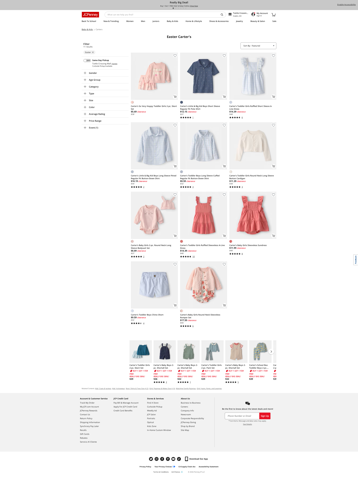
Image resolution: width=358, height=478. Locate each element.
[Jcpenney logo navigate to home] (90, 14)
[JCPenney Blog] (179, 459)
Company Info (187, 410)
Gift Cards (84, 434)
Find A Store (152, 402)
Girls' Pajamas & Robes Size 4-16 (162, 388)
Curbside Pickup (154, 406)
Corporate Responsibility (192, 418)
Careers (184, 406)
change (114, 64)
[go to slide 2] (175, 8)
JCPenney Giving (188, 422)
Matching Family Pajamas (186, 388)
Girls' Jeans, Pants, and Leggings (209, 388)
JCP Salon (151, 414)
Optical (150, 422)
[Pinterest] (168, 459)
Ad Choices (175, 472)
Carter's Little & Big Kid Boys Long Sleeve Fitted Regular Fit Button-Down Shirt (153, 177)
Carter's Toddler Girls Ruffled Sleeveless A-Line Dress (202, 246)
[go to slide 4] (181, 8)
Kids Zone (151, 426)
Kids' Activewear (118, 388)
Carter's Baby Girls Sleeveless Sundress (248, 245)
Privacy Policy (145, 466)
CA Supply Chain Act (186, 466)
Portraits (151, 418)
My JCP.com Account (89, 406)
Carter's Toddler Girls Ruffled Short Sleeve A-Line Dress (250, 107)
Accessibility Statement (208, 466)
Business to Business (191, 402)
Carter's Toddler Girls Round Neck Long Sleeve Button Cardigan (251, 177)
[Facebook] (162, 459)
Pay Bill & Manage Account (126, 402)
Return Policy (86, 418)
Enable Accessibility (346, 4)
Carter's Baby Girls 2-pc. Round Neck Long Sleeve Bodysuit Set (151, 246)
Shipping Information (90, 422)
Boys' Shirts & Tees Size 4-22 (137, 388)
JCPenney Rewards (88, 410)
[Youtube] (173, 459)
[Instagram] (157, 459)
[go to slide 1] (173, 8)
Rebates (84, 438)
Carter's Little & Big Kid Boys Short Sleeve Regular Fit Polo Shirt (200, 107)
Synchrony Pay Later (89, 426)
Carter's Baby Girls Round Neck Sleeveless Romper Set (200, 316)
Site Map (185, 430)
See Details (247, 424)
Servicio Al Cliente (88, 441)
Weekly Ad (152, 410)
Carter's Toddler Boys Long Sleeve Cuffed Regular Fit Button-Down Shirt (200, 177)
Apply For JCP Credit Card (125, 406)
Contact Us (85, 414)
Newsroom (186, 414)
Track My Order (87, 402)
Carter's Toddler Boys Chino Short (147, 314)
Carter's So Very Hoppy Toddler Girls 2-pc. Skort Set (154, 107)
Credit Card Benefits (123, 410)
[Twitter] (151, 459)
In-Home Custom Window (159, 430)
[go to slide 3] (178, 8)
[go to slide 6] (186, 8)
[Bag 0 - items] (273, 14)
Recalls (83, 430)
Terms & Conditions (161, 472)
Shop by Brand (188, 426)
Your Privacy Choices (163, 466)
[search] (223, 14)
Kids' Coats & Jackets (103, 388)
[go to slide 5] (183, 8)
